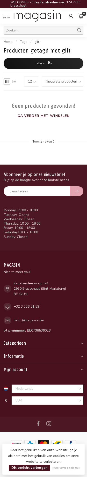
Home (8, 42)
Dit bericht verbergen (29, 467)
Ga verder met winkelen (43, 116)
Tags (23, 42)
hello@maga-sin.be (29, 320)
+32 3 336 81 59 (26, 306)
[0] (80, 16)
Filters (41, 63)
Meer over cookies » (66, 468)
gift (37, 42)
